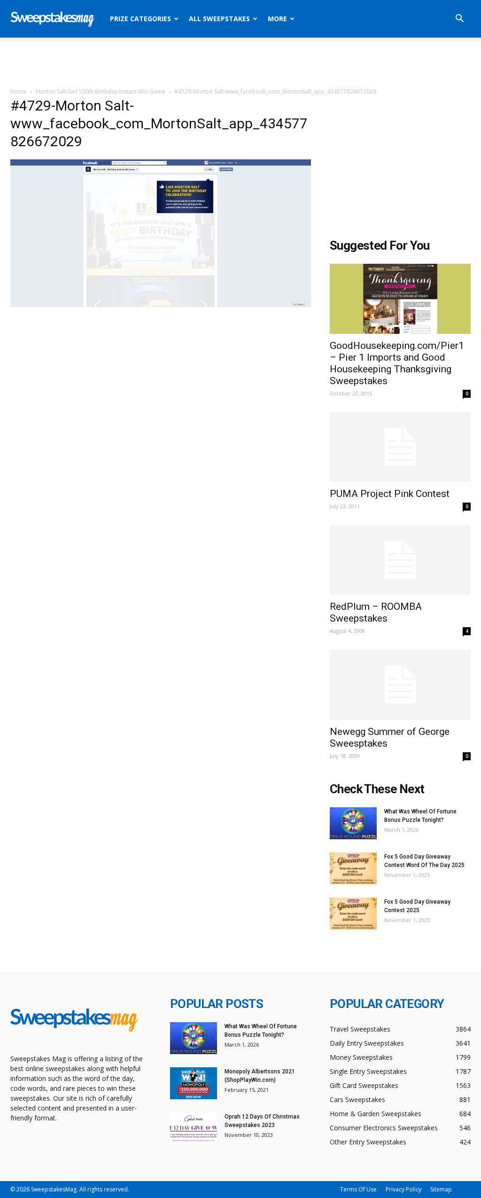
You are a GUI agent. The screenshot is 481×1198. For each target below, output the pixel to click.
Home (18, 91)
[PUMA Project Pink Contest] (400, 447)
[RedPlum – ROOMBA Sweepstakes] (400, 560)
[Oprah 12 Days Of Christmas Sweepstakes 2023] (193, 1128)
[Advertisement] (240, 63)
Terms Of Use (358, 1189)
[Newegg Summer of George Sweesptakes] (400, 684)
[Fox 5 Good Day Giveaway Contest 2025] (353, 914)
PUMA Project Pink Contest (390, 493)
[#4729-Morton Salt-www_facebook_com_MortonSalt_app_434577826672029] (160, 304)
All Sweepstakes (219, 18)
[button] (459, 19)
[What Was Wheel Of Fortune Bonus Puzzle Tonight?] (353, 823)
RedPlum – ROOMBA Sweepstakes (376, 612)
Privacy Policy (403, 1189)
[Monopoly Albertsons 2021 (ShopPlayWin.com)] (193, 1083)
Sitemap (441, 1189)
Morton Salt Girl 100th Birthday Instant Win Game (100, 91)
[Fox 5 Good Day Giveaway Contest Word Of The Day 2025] (353, 868)
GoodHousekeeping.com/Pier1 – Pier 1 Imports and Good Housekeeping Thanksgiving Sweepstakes (397, 363)
